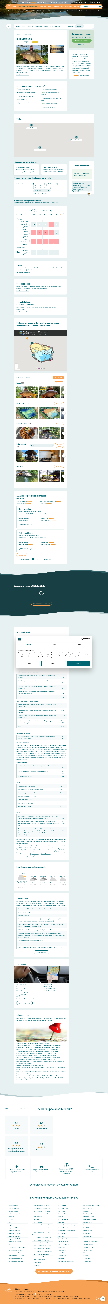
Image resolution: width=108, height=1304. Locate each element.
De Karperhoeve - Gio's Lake (16, 1258)
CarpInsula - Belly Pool (14, 1227)
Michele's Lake (87, 1227)
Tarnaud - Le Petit (88, 1247)
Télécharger (58, 377)
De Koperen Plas (38, 1216)
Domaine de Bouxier (39, 1222)
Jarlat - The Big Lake (63, 1241)
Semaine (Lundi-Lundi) (41, 186)
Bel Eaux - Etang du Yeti (15, 1214)
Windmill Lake (87, 1261)
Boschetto (11, 1219)
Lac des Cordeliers (88, 1208)
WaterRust (86, 1255)
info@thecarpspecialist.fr (58, 1291)
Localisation (79, 26)
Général (18, 26)
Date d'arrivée (20, 190)
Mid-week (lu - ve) (40, 184)
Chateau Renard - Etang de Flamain (18, 1247)
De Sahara (36, 1219)
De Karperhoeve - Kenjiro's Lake (42, 1205)
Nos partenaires (46, 1298)
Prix (64, 26)
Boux (10, 1222)
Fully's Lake (61, 1222)
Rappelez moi (73, 1298)
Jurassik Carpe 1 (62, 1250)
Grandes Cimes (62, 1233)
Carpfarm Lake (12, 1225)
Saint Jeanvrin (87, 1236)
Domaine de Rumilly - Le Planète (42, 1248)
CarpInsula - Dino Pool (14, 1230)
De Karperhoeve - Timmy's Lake (42, 1211)
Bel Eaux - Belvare (13, 1211)
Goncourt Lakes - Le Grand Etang (66, 1230)
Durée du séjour (20, 184)
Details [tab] (54, 644)
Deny (29, 663)
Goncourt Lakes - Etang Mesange (66, 1225)
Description (38, 26)
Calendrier (30, 26)
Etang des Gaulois (63, 1214)
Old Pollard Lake (87, 1230)
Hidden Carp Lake (63, 1239)
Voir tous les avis (84, 75)
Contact (76, 6)
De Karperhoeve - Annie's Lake (16, 1250)
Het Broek (61, 1236)
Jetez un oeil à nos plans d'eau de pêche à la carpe (53, 1271)
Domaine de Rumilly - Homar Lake (42, 1237)
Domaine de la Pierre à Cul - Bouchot (43, 1225)
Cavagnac (11, 1244)
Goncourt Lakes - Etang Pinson (66, 1227)
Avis (51, 26)
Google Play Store (46, 854)
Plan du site (36, 1298)
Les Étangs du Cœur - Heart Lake (91, 1214)
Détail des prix (81, 44)
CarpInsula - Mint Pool (14, 1239)
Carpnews (43, 6)
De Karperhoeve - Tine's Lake (41, 1214)
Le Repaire (86, 1211)
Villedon (85, 1253)
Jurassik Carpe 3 (62, 1255)
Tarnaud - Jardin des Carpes (90, 1241)
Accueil (14, 6)
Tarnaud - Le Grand (88, 1244)
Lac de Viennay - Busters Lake (91, 1205)
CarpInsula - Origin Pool (15, 1241)
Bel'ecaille (11, 1216)
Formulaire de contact (84, 1298)
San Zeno (85, 1239)
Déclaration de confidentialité (60, 1298)
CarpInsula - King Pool (14, 1236)
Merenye (85, 1225)
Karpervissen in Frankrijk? (41, 1296)
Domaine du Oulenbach (39, 1259)
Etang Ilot (60, 1216)
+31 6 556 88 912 (73, 2)
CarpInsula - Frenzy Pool (15, 1233)
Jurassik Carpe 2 (62, 1253)
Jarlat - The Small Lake (64, 1244)
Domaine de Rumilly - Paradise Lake (43, 1251)
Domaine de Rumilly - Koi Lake (41, 1240)
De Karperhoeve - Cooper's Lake (17, 1253)
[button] (31, 126)
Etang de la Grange (63, 1208)
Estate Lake (37, 1265)
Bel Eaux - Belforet (13, 1205)
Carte (23, 26)
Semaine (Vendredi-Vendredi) (43, 188)
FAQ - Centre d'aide (66, 6)
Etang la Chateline (63, 1219)
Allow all (78, 663)
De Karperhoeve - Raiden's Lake (42, 1208)
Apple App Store (34, 854)
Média (46, 26)
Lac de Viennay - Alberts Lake (66, 1261)
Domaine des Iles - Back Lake (41, 1254)
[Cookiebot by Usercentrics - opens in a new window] (82, 639)
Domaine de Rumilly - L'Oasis (41, 1243)
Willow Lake (86, 1258)
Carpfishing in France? (55, 1296)
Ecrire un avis (22, 555)
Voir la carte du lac (53, 202)
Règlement (71, 26)
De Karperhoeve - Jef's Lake (16, 1261)
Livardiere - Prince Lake (89, 1219)
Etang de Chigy (62, 1205)
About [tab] (79, 644)
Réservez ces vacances (81, 40)
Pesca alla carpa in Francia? (24, 1298)
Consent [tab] (28, 644)
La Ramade (61, 1258)
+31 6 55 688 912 (91, 2)
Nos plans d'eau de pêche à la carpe (28, 6)
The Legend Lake (87, 1250)
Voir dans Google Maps (24, 1003)
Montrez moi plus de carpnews (41, 603)
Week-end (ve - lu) (53, 184)
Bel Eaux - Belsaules (14, 1208)
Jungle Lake (61, 1247)
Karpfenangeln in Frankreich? (71, 1296)
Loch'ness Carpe (87, 1222)
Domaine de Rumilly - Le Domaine (42, 1245)
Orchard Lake (86, 1233)
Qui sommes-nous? (53, 6)
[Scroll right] (64, 392)
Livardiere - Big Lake (88, 1216)
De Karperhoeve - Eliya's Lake (16, 1255)
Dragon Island (37, 1262)
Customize (53, 663)
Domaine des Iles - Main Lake (41, 1257)
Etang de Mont (62, 1211)
